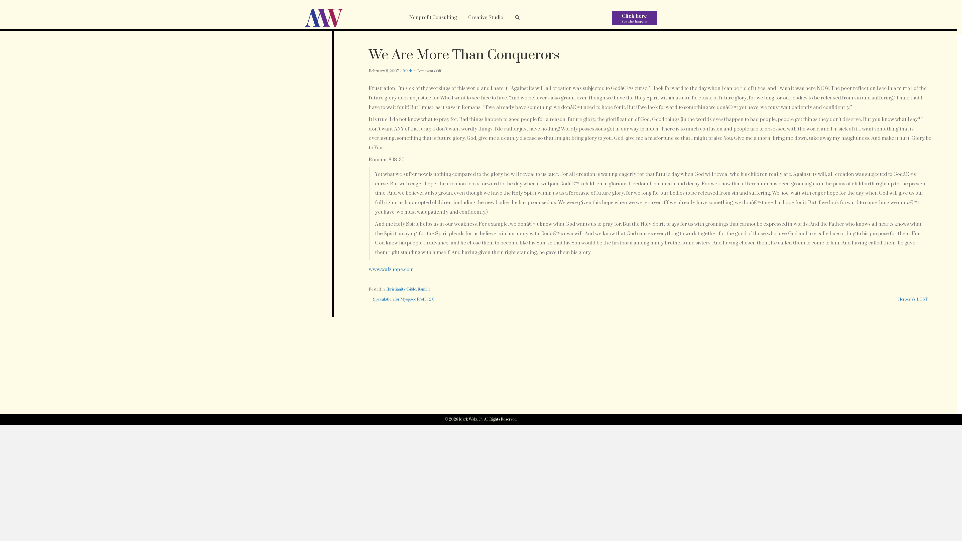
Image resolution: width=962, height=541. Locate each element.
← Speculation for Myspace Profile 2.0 (401, 299)
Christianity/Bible (401, 289)
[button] (517, 18)
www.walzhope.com (391, 269)
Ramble (424, 289)
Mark (407, 71)
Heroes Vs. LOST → (915, 299)
